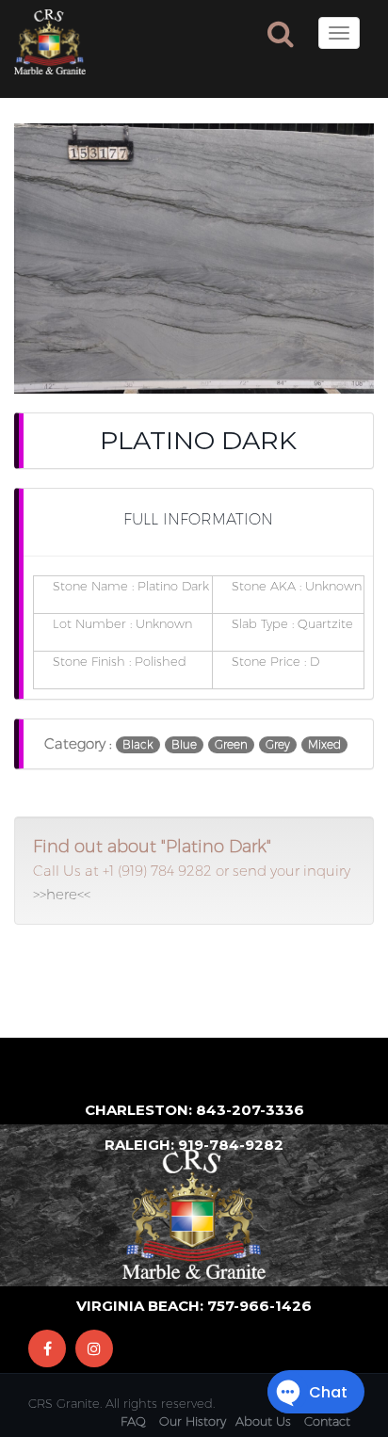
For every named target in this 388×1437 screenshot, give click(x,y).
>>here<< (61, 894)
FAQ (133, 1421)
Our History (192, 1421)
